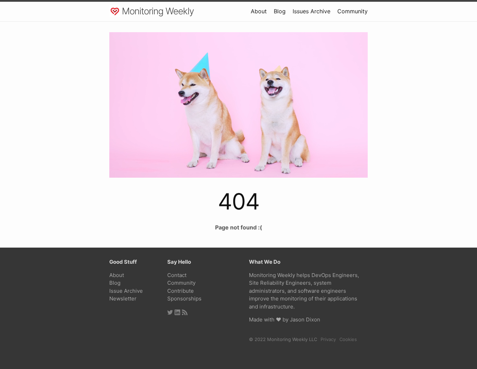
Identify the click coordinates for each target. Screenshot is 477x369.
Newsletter (123, 298)
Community (352, 11)
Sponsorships (184, 298)
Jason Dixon (305, 319)
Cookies (348, 339)
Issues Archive (311, 11)
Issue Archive (126, 291)
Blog (280, 11)
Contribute (180, 291)
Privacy (328, 339)
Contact (176, 275)
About (259, 11)
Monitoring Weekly (158, 11)
